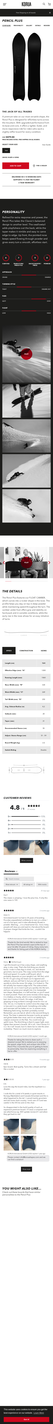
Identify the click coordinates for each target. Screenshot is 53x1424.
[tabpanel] (26, 1025)
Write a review (26, 860)
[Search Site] (42, 4)
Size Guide (46, 145)
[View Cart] (48, 4)
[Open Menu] (4, 4)
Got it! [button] (26, 1419)
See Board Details (10, 251)
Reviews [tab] (11, 871)
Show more (26, 1169)
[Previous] (4, 562)
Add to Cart (15, 166)
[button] (26, 816)
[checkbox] (42, 884)
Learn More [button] (39, 1413)
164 (6, 151)
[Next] (49, 562)
